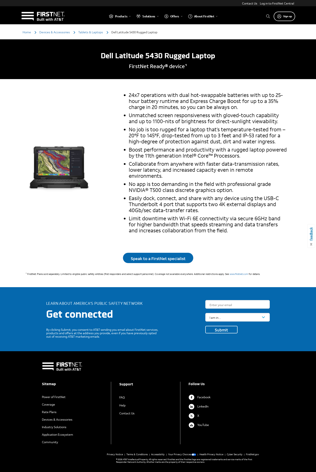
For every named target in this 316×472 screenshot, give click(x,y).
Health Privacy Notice (211, 454)
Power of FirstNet (54, 397)
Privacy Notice (115, 454)
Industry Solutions (54, 427)
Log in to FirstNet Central (277, 3)
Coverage (48, 404)
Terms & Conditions (137, 454)
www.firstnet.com (239, 274)
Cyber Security (234, 454)
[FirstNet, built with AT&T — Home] (43, 16)
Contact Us (249, 3)
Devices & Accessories (57, 419)
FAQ (122, 397)
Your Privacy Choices (179, 454)
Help (122, 405)
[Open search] (268, 16)
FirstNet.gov (252, 454)
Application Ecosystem (57, 434)
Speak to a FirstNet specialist (158, 258)
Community (50, 442)
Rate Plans (49, 412)
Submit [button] (221, 330)
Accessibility (158, 454)
